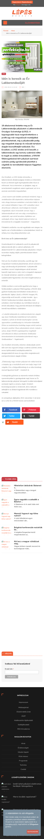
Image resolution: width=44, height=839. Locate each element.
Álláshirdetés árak (23, 712)
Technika (23, 765)
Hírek (13, 31)
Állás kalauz (23, 756)
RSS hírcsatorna (23, 729)
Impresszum (23, 702)
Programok (23, 761)
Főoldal (5, 31)
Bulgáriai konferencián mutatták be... (28, 528)
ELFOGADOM (33, 832)
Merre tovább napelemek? (24, 796)
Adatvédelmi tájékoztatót (24, 822)
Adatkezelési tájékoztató (23, 720)
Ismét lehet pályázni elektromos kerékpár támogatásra (27, 785)
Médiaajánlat (23, 707)
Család (23, 769)
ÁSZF (23, 716)
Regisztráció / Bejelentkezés (22, 2)
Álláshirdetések (32, 23)
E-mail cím (9, 669)
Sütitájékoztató (23, 725)
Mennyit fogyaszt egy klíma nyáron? (26, 514)
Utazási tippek (23, 752)
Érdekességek (23, 748)
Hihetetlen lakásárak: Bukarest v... (27, 486)
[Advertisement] (22, 447)
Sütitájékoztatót (11, 824)
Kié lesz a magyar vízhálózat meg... (26, 542)
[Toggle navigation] (5, 23)
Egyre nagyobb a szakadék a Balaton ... (26, 500)
